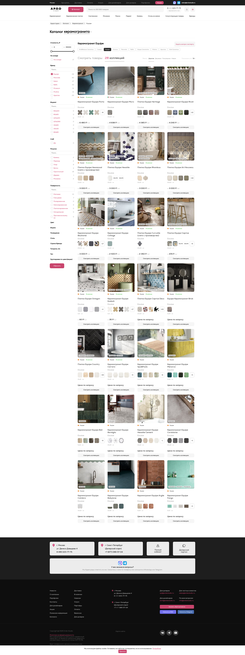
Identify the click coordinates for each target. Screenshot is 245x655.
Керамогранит (55, 16)
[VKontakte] (162, 639)
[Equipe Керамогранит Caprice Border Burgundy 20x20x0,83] (186, 243)
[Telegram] (169, 639)
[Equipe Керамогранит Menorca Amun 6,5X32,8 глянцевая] (169, 374)
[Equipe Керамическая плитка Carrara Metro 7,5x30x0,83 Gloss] (110, 374)
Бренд (52, 65)
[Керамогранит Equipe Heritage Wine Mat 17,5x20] (151, 112)
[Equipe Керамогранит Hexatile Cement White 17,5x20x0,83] (156, 440)
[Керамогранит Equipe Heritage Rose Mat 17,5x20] (156, 112)
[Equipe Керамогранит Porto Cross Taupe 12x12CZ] (96, 112)
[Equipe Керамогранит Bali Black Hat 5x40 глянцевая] (91, 440)
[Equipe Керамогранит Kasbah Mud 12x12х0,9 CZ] (121, 309)
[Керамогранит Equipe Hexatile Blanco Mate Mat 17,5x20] (110, 178)
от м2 (84, 123)
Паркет (128, 16)
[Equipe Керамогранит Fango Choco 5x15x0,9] (186, 506)
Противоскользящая (60, 217)
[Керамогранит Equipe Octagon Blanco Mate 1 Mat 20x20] (80, 309)
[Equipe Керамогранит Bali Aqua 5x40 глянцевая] (85, 440)
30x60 (56, 125)
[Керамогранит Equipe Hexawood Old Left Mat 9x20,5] (91, 178)
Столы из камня (154, 16)
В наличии (78, 594)
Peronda (57, 78)
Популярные (166, 58)
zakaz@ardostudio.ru (188, 3)
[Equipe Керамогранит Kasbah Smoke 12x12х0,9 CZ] (126, 309)
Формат (53, 102)
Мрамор (57, 161)
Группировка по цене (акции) (61, 259)
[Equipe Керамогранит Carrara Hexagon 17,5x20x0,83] (115, 374)
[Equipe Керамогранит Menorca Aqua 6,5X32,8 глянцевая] (175, 374)
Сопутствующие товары (174, 16)
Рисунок (53, 149)
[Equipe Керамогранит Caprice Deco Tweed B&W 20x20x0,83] (156, 309)
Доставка (78, 3)
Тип (51, 254)
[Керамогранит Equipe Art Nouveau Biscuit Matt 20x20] (175, 178)
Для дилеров (131, 3)
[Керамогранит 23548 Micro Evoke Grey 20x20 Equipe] (110, 112)
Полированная (59, 201)
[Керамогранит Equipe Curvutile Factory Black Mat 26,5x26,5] (139, 243)
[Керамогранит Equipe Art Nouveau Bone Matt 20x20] (169, 178)
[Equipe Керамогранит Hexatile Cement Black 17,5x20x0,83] (139, 440)
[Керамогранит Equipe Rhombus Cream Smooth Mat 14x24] (139, 178)
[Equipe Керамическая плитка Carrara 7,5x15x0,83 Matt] (126, 374)
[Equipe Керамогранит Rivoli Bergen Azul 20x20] (175, 112)
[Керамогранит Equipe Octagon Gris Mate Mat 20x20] (85, 309)
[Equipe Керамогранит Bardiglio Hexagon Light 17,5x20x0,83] (110, 440)
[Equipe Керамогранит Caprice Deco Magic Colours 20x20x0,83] (145, 309)
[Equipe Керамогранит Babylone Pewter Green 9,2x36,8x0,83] (110, 506)
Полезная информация (58, 613)
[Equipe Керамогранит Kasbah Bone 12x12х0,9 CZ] (110, 309)
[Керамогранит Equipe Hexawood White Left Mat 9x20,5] (80, 178)
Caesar (99, 49)
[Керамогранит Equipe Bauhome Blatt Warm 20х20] (85, 243)
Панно (117, 16)
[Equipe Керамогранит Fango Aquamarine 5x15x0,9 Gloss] (169, 506)
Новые (174, 58)
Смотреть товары (90, 58)
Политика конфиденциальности (62, 635)
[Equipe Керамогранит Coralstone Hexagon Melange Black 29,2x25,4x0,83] (169, 440)
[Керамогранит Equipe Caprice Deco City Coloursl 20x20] (139, 309)
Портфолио (145, 3)
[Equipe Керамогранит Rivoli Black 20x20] (186, 112)
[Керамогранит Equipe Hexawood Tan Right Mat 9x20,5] (85, 178)
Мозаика (106, 16)
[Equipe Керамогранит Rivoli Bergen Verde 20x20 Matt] (180, 112)
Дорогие (151, 58)
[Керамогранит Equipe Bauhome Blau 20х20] (91, 243)
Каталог (77, 9)
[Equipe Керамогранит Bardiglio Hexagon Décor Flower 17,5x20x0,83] (115, 440)
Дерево (56, 175)
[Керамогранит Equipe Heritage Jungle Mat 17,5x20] (139, 112)
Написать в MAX (168, 612)
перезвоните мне (174, 10)
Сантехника (92, 16)
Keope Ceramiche (143, 49)
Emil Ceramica (174, 49)
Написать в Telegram (185, 612)
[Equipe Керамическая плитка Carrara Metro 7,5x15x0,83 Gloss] (121, 374)
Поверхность (55, 186)
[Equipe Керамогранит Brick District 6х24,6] (169, 309)
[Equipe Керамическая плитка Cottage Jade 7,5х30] (110, 243)
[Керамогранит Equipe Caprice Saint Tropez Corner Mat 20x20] (175, 243)
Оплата (90, 3)
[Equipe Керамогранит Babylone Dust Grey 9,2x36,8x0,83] (115, 506)
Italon (56, 81)
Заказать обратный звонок (177, 607)
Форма (53, 228)
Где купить (65, 3)
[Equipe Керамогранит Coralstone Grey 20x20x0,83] (180, 440)
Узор (55, 165)
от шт (172, 254)
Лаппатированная (61, 208)
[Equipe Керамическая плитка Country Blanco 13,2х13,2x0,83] (96, 374)
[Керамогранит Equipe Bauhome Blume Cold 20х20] (96, 243)
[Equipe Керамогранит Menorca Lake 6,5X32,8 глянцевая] (186, 374)
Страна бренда (56, 243)
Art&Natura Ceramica (86, 49)
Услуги (100, 3)
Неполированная (60, 205)
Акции (159, 3)
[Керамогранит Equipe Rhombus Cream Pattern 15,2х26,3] (145, 178)
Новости (53, 591)
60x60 (56, 114)
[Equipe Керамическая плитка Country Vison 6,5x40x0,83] (91, 374)
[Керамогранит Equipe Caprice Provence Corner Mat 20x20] (169, 243)
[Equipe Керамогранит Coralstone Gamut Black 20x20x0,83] (175, 440)
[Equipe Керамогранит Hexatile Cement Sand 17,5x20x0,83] (151, 440)
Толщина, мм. (55, 249)
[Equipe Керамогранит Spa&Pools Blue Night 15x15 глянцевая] (139, 374)
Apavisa (57, 95)
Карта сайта (120, 631)
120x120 (57, 118)
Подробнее (156, 649)
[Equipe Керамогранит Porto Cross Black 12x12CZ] (80, 112)
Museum (57, 88)
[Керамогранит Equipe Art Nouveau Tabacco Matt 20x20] (180, 178)
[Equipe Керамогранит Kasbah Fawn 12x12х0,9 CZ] (115, 309)
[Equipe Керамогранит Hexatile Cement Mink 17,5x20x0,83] (145, 440)
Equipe (56, 74)
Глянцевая (57, 198)
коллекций (114, 58)
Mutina (56, 92)
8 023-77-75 (174, 8)
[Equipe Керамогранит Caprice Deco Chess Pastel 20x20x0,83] (151, 309)
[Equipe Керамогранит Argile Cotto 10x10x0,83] (145, 506)
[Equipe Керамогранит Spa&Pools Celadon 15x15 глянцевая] (156, 374)
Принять (122, 651)
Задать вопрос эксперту (185, 44)
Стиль (52, 238)
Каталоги (53, 617)
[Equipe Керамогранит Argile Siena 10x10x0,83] (139, 506)
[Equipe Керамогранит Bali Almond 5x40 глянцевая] (80, 440)
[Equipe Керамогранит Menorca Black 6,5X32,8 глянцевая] (180, 374)
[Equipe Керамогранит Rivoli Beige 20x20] (169, 112)
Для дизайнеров (114, 3)
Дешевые (158, 58)
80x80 (56, 132)
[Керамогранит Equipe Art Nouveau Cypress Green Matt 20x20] (186, 178)
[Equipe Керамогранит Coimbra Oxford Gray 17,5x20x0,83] (80, 506)
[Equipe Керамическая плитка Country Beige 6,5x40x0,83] (85, 374)
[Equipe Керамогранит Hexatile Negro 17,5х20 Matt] (115, 178)
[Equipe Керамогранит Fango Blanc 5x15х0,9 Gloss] (175, 506)
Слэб (52, 139)
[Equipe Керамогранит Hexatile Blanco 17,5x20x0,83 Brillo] (121, 178)
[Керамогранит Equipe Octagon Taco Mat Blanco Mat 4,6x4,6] (91, 309)
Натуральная (59, 212)
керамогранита (77, 32)
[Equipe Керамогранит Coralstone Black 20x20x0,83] (186, 440)
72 (193, 58)
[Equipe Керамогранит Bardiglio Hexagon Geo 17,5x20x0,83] (121, 440)
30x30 (56, 129)
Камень (140, 16)
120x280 (57, 122)
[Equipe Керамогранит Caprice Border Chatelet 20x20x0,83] (180, 243)
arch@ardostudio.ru (167, 600)
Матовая (57, 194)
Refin (55, 85)
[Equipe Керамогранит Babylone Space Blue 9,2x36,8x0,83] (121, 506)
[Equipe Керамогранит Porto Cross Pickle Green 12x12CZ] (91, 112)
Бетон (56, 168)
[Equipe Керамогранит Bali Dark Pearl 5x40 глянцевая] (96, 440)
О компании (54, 594)
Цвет (52, 222)
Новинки (77, 598)
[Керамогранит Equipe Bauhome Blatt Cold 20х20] (80, 243)
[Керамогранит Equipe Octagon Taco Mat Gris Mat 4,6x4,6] (96, 309)
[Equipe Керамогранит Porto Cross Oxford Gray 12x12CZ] (85, 112)
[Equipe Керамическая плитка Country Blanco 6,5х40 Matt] (80, 374)
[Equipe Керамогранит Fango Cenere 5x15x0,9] (180, 506)
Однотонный (58, 172)
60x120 (56, 111)
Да (55, 143)
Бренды (192, 16)
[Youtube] (175, 639)
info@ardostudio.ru (186, 600)
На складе (54, 56)
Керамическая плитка (74, 16)
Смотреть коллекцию (91, 127)
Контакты (53, 602)
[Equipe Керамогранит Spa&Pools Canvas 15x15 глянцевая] (145, 374)
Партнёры (78, 606)
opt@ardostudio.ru (167, 593)
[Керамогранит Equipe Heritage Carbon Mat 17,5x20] (145, 112)
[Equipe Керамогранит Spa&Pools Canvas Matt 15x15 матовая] (151, 374)
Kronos (115, 49)
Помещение (54, 233)
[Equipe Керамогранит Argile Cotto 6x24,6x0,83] (151, 506)
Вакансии (78, 613)
